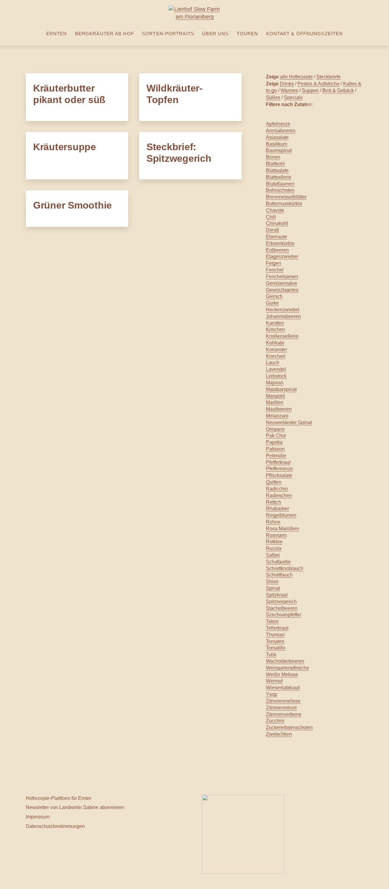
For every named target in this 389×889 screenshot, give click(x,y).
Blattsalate (277, 170)
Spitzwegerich (281, 601)
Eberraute (276, 236)
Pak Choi (276, 435)
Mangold (275, 396)
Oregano (275, 429)
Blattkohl (275, 163)
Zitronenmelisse (283, 701)
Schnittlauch (279, 574)
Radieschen (279, 495)
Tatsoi (272, 621)
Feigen (273, 263)
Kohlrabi (275, 342)
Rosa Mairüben (282, 528)
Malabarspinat (281, 389)
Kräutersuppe (64, 146)
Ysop (271, 694)
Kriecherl (275, 356)
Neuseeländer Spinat (289, 422)
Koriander (276, 349)
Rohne (273, 521)
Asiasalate (277, 137)
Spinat (273, 588)
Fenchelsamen (282, 276)
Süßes (273, 97)
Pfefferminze (279, 468)
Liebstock (276, 376)
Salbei (273, 555)
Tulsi (271, 654)
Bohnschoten (280, 190)
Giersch (274, 296)
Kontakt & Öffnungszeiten (304, 33)
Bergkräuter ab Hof (104, 33)
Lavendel (276, 369)
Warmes (289, 90)
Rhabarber (277, 508)
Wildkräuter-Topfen (174, 94)
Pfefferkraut (278, 462)
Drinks (287, 83)
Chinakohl (277, 223)
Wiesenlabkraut (283, 687)
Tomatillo (275, 647)
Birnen (273, 157)
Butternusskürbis (284, 203)
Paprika (274, 442)
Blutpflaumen (280, 183)
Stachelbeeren (282, 608)
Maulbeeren (279, 409)
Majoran (275, 382)
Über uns (215, 33)
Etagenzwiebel (282, 256)
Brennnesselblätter (286, 196)
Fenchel (275, 269)
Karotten (275, 323)
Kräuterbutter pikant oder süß (69, 94)
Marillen (274, 402)
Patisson (275, 448)
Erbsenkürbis (280, 243)
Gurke (272, 303)
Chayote (275, 210)
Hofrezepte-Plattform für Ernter (58, 798)
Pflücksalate (279, 475)
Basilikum (276, 144)
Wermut (274, 680)
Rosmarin (276, 535)
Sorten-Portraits (168, 33)
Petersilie (276, 455)
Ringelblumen (281, 515)
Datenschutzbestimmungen (55, 826)
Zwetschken (279, 734)
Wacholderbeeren (285, 661)
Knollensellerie (282, 336)
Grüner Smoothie (72, 205)
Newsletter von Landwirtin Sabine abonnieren (75, 807)
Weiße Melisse (282, 674)
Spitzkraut (276, 594)
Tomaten (275, 641)
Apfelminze (278, 123)
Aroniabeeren (280, 130)
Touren (247, 33)
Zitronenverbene (283, 714)
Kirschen (275, 329)
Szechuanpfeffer (283, 614)
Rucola (273, 548)
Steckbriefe (328, 76)
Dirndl (272, 230)
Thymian (275, 634)
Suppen (310, 90)
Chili (271, 217)
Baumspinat (279, 150)
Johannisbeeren (283, 316)
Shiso (272, 581)
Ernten (56, 33)
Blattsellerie (278, 177)
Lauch (272, 362)
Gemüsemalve (281, 283)
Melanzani (277, 415)
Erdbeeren (277, 250)
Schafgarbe (278, 561)
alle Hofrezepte (296, 76)
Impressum (38, 816)
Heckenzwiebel (282, 309)
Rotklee (274, 541)
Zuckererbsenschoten (289, 727)
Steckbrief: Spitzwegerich (179, 152)
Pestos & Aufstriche (318, 83)
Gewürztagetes (282, 289)
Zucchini (275, 720)
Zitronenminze (281, 707)
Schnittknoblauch (284, 568)
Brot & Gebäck (338, 90)
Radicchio (277, 488)
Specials (293, 97)
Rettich (273, 502)
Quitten (273, 482)
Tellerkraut (277, 628)
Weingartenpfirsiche (287, 667)
